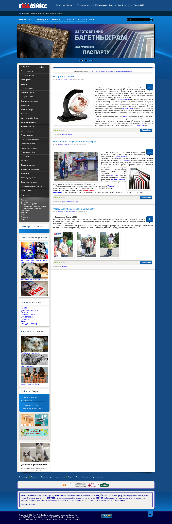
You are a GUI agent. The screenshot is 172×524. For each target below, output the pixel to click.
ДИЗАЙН (95, 496)
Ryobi (44, 496)
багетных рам (127, 108)
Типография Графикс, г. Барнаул (36, 5)
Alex (59, 79)
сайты (135, 498)
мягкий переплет (88, 498)
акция (146, 496)
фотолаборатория (91, 500)
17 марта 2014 (67, 79)
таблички (40, 500)
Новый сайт (122, 5)
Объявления (25, 211)
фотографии (124, 160)
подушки (128, 498)
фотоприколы (104, 500)
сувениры (32, 500)
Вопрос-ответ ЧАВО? (29, 204)
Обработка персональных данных (34, 206)
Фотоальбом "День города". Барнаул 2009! (74, 209)
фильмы (64, 500)
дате (93, 71)
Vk (131, 5)
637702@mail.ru (59, 517)
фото (71, 500)
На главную (23, 477)
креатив (78, 498)
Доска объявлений (68, 201)
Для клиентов (26, 202)
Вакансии (24, 213)
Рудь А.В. (36, 515)
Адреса (50, 496)
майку (97, 119)
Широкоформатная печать (133, 496)
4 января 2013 (68, 144)
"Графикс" (45, 515)
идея (58, 498)
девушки (51, 498)
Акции (70, 134)
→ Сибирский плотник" (29, 406)
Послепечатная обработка (31, 208)
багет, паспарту (122, 156)
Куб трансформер (115, 496)
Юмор (23, 219)
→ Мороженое (26, 400)
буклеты (30, 498)
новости (100, 498)
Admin (60, 144)
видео (36, 498)
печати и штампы (118, 180)
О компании (60, 5)
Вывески (86, 496)
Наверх (150, 514)
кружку (124, 117)
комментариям (121, 71)
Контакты (70, 5)
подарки (121, 498)
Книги (104, 495)
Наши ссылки (60, 477)
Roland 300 (37, 496)
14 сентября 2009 (69, 211)
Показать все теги (28, 504)
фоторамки (114, 500)
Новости (112, 5)
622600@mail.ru (74, 519)
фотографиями (124, 100)
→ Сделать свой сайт (29, 397)
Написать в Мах (72, 517)
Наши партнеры (46, 477)
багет (23, 498)
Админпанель (97, 477)
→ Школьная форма (28, 403)
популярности (100, 71)
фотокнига (141, 125)
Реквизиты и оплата (84, 5)
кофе (72, 498)
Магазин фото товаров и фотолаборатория (74, 142)
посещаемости (110, 71)
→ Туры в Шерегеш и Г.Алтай (32, 408)
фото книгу (113, 175)
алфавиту (130, 71)
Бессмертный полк (74, 496)
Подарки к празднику (63, 76)
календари (65, 498)
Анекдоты (24, 217)
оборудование (111, 498)
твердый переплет (52, 500)
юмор (122, 500)
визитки (110, 119)
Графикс (111, 186)
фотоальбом (78, 500)
